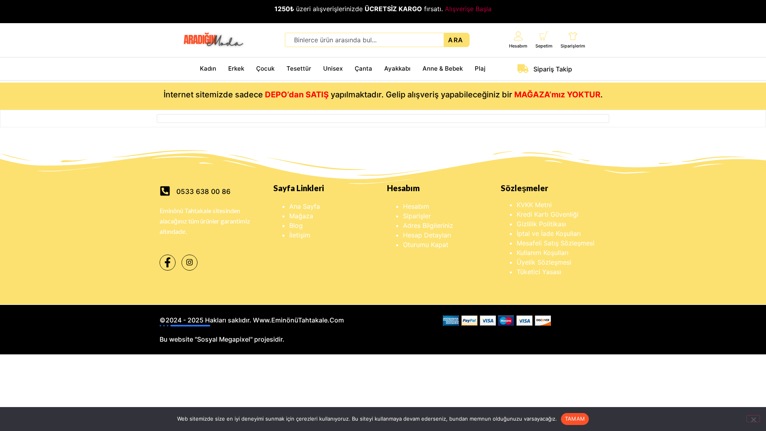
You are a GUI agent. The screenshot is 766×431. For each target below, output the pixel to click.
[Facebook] (168, 263)
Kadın (208, 68)
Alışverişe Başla (468, 9)
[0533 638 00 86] (165, 191)
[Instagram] (189, 263)
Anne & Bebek (442, 68)
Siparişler (417, 216)
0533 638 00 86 (203, 192)
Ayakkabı (397, 68)
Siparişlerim (573, 46)
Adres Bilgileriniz (428, 225)
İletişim (299, 235)
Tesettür (298, 68)
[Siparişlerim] (573, 35)
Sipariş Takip (552, 69)
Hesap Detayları (427, 235)
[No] (753, 418)
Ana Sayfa (304, 206)
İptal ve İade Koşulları (549, 233)
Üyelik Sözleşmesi (544, 262)
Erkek (236, 68)
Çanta (363, 68)
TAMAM (575, 418)
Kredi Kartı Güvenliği (547, 214)
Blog (296, 225)
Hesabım (518, 46)
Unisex (333, 68)
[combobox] (364, 40)
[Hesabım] (518, 35)
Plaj (480, 68)
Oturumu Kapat (425, 245)
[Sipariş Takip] (523, 68)
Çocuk (265, 68)
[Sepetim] (544, 35)
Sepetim (544, 46)
